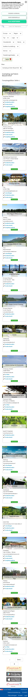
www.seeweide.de (7, 160)
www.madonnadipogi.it (9, 584)
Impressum (24, 689)
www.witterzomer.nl (8, 221)
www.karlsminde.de (8, 372)
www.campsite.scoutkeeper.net (11, 402)
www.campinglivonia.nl (9, 342)
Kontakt (20, 695)
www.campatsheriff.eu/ (9, 614)
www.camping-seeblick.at (9, 251)
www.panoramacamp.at (9, 463)
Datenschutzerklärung (14, 692)
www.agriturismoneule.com (10, 645)
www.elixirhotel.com (8, 312)
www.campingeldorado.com (10, 191)
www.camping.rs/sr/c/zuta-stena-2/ (12, 523)
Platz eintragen (12, 695)
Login (25, 695)
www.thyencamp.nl (8, 433)
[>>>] (14, 664)
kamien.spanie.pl (7, 281)
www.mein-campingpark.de (10, 100)
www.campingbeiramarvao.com (11, 554)
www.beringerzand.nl (8, 130)
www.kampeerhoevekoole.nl (10, 493)
